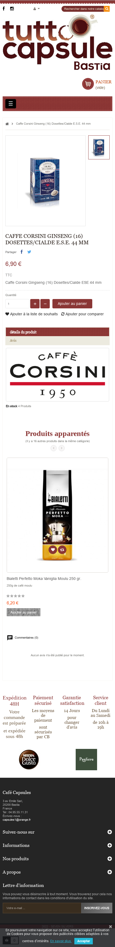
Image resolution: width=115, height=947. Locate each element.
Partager (21, 252)
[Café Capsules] (57, 45)
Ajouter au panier (72, 303)
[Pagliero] (86, 759)
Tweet (29, 252)
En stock (11, 406)
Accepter (83, 941)
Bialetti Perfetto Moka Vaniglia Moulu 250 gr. (44, 578)
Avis (13, 340)
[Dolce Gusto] (29, 759)
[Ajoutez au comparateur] (62, 549)
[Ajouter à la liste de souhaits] (53, 549)
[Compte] (36, 9)
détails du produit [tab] (23, 332)
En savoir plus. (61, 941)
